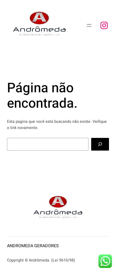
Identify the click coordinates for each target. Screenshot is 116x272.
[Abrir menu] (89, 25)
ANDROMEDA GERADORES (33, 246)
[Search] (100, 144)
